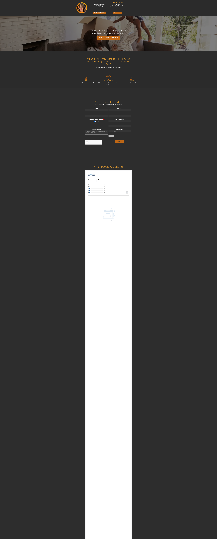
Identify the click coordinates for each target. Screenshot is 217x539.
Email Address (119, 113)
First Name (96, 108)
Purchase (97, 121)
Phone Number (96, 113)
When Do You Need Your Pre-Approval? (120, 123)
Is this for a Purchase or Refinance (96, 119)
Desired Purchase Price (119, 119)
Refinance (97, 123)
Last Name (119, 108)
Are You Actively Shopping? (119, 133)
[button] (99, 13)
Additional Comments (96, 129)
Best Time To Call (120, 129)
